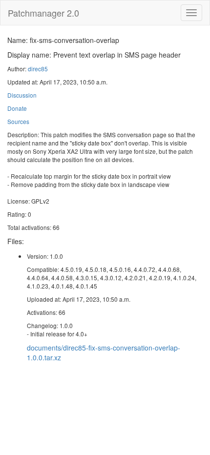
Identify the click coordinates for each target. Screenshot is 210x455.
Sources (18, 121)
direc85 (38, 68)
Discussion (22, 95)
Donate (17, 108)
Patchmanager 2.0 (43, 12)
